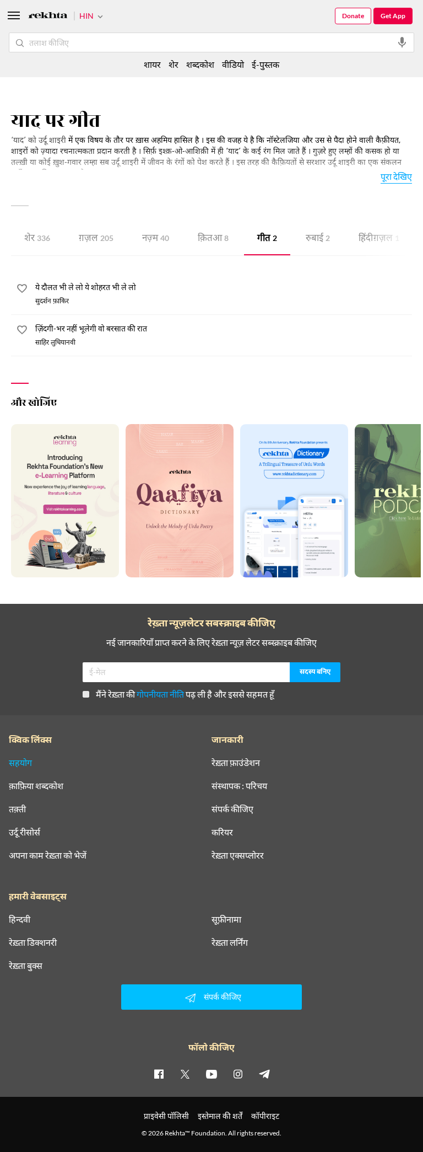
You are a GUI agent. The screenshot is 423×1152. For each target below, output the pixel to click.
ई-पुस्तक (265, 64)
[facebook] (158, 1074)
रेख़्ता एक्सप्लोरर (238, 855)
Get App (393, 16)
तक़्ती (17, 809)
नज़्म (155, 239)
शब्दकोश (200, 64)
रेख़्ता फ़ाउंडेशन (236, 762)
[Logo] (47, 17)
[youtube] (211, 1074)
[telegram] (264, 1074)
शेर (37, 239)
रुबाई (318, 239)
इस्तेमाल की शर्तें (220, 1116)
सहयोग (20, 762)
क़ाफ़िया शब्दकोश (36, 785)
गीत (267, 239)
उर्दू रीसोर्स (24, 832)
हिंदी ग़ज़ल (379, 239)
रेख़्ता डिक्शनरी (33, 942)
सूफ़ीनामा (226, 919)
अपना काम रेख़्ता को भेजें (47, 855)
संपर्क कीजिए (232, 809)
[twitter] (185, 1074)
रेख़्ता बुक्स (25, 965)
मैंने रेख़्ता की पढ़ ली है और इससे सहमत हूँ (185, 694)
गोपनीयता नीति (160, 694)
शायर (152, 64)
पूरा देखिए (396, 176)
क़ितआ (213, 239)
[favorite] (22, 290)
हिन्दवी (19, 919)
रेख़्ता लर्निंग (230, 942)
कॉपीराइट (265, 1116)
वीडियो (233, 64)
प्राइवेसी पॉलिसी (166, 1116)
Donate (353, 16)
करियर (222, 832)
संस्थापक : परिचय (239, 785)
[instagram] (238, 1074)
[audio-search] (402, 42)
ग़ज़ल (96, 239)
